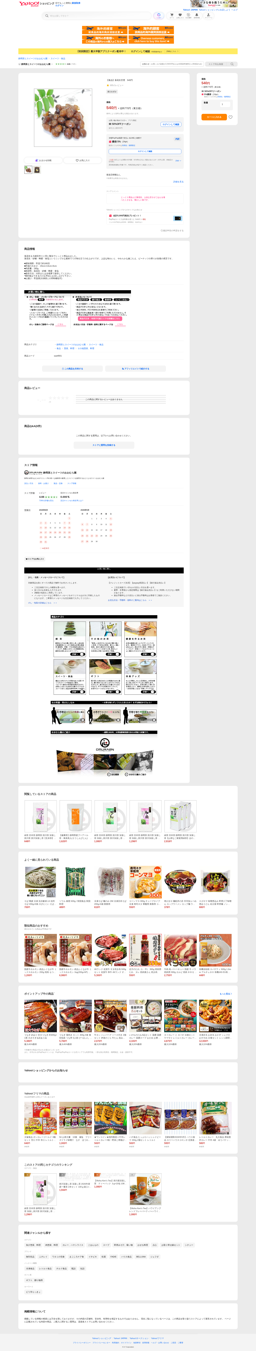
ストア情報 (71, 483)
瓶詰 (73, 1268)
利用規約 (115, 1343)
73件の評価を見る (46, 501)
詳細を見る (178, 181)
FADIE (113, 1257)
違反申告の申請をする (173, 230)
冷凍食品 (30, 1268)
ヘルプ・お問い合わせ (160, 1343)
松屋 (104, 1257)
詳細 (177, 161)
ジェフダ (154, 1257)
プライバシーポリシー (82, 1343)
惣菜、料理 (69, 348)
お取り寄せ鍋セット (170, 1245)
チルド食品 (61, 1268)
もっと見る (225, 994)
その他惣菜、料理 (86, 348)
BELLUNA (141, 1257)
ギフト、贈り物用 (34, 1280)
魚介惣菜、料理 (33, 1245)
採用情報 (145, 1343)
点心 (155, 1245)
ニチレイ (43, 1257)
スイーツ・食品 (58, 58)
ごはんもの (93, 1245)
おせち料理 (142, 1245)
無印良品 (30, 1257)
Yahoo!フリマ (157, 1338)
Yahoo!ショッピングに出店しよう (214, 10)
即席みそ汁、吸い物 (123, 1245)
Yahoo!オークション (139, 1338)
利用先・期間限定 (128, 145)
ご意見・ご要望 (177, 1343)
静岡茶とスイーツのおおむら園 (32, 58)
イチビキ (93, 1257)
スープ (106, 1245)
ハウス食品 (126, 1257)
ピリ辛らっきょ (33, 1292)
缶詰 (82, 1268)
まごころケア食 (76, 1257)
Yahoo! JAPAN (190, 10)
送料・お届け (43, 483)
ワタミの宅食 (58, 1257)
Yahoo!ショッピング (101, 1338)
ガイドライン (126, 1343)
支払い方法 (28, 483)
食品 (59, 348)
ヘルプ (234, 10)
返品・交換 (58, 483)
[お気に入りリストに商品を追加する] (230, 117)
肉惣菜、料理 (51, 1245)
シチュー (189, 1245)
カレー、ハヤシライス (73, 1245)
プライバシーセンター (101, 1343)
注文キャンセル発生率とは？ (72, 501)
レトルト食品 (45, 1268)
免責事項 (136, 1343)
